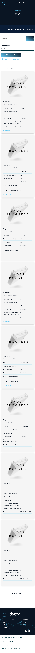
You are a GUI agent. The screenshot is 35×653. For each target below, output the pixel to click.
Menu (31, 2)
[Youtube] (29, 631)
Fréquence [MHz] (5, 45)
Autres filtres (11, 54)
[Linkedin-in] (26, 631)
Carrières (4, 627)
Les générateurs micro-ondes (13, 29)
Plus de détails (8, 130)
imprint (20, 637)
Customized (5, 625)
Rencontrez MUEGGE (8, 619)
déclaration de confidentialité (9, 637)
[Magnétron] (17, 85)
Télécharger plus (17, 593)
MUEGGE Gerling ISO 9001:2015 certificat (12, 648)
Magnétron (6, 101)
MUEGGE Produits (28, 619)
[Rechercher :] (12, 38)
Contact (25, 625)
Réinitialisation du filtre (10, 59)
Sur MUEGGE (26, 622)
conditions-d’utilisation (7, 641)
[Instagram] (32, 631)
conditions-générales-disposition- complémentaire (14, 645)
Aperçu (4, 622)
